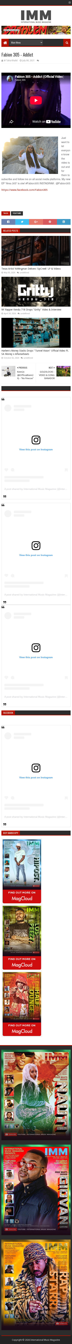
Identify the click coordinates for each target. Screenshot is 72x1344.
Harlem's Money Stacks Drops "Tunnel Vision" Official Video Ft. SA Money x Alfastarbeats (35, 352)
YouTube (17, 213)
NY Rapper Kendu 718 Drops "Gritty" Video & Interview (31, 309)
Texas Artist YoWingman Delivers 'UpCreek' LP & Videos (31, 268)
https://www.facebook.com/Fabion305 (24, 189)
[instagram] (69, 2)
